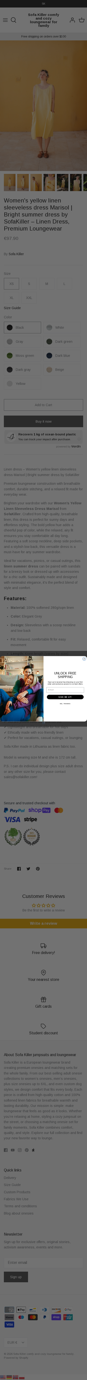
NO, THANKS (65, 703)
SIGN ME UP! (65, 697)
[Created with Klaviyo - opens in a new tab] (43, 722)
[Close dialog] (84, 658)
